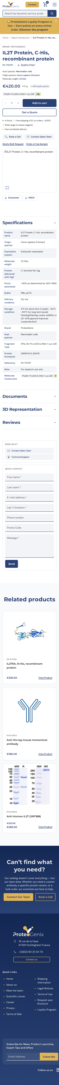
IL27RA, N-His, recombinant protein (24, 665)
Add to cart (39, 103)
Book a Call (45, 897)
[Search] (52, 13)
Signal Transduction (20, 37)
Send (11, 564)
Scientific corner (15, 996)
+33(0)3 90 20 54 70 (31, 951)
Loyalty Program (46, 1009)
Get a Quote (29, 112)
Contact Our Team (18, 897)
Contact (32, 4)
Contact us (31, 959)
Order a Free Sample (37, 144)
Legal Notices (45, 988)
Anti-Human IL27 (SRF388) (24, 816)
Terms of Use (44, 994)
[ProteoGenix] (11, 4)
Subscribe (49, 1056)
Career (10, 1002)
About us (11, 984)
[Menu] (54, 4)
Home (5, 37)
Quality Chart (28, 64)
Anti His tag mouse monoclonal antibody (27, 742)
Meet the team (14, 990)
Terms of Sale (14, 1014)
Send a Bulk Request (13, 144)
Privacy (10, 1008)
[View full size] (7, 187)
